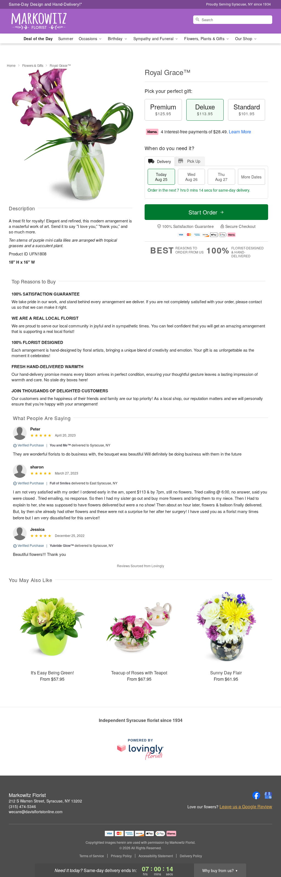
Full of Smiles (60, 483)
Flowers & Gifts (32, 65)
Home (11, 65)
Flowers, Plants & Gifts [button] (204, 38)
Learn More (240, 131)
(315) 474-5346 (22, 806)
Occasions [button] (88, 38)
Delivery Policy (191, 855)
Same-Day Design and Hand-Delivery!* (45, 4)
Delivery (164, 161)
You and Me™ (60, 445)
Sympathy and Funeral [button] (154, 38)
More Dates (251, 177)
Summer (65, 38)
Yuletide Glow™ (62, 545)
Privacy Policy (121, 855)
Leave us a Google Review (246, 807)
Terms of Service (91, 855)
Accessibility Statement (156, 855)
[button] (266, 854)
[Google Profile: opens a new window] (268, 795)
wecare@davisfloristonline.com (36, 811)
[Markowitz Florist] (48, 21)
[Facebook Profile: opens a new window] (256, 795)
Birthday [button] (115, 38)
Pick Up (193, 161)
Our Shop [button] (244, 38)
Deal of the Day (38, 38)
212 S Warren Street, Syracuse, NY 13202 (45, 801)
